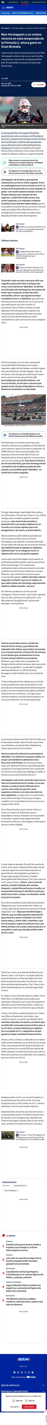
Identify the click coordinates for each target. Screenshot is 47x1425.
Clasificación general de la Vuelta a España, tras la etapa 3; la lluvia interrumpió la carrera (23, 1247)
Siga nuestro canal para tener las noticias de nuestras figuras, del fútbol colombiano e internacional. (26, 162)
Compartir (40, 85)
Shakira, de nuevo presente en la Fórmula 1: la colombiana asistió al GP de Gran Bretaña (31, 228)
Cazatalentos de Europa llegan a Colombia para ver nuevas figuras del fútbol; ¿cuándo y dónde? (24, 1274)
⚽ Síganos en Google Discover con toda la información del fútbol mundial (25, 172)
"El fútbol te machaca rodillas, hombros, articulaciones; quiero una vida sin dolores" (24, 1301)
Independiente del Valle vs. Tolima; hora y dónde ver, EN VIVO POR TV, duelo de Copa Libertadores (30, 254)
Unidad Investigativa (38, 2)
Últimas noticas (13, 2)
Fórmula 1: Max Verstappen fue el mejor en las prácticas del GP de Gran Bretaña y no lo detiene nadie (30, 1137)
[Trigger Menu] (3, 8)
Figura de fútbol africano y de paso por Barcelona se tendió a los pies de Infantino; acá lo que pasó (30, 269)
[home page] (2, 2)
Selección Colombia (13, 1282)
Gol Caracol (25, 2)
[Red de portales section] (43, 1385)
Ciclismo (9, 1241)
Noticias (32, 1401)
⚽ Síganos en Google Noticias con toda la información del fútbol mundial (25, 435)
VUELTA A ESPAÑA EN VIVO (22, 13)
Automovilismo (20, 1186)
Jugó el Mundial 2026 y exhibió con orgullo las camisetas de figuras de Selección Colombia (23, 1288)
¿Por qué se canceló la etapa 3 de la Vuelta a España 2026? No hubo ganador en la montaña (23, 1261)
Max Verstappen (11, 1190)
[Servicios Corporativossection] (43, 1391)
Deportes (19, 1401)
